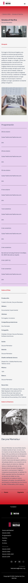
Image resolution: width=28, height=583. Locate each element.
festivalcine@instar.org (18, 568)
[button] (24, 4)
